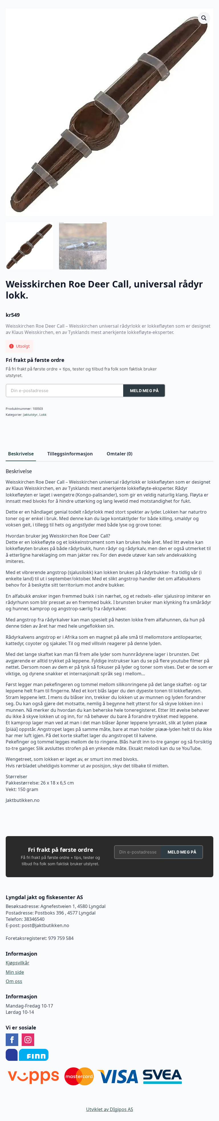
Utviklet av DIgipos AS (109, 1109)
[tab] (21, 454)
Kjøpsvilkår (17, 963)
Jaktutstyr (30, 414)
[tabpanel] (109, 636)
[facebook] (12, 1039)
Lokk (42, 414)
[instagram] (28, 1039)
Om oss (14, 981)
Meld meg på (144, 390)
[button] (204, 18)
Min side (15, 972)
